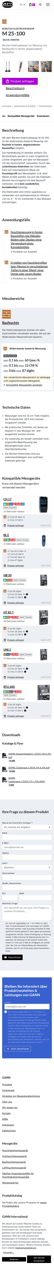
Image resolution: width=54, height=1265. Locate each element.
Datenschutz (9, 1130)
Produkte (7, 1084)
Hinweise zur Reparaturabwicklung (21, 1096)
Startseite (6, 106)
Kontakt (6, 1113)
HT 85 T (8, 612)
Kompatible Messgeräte (21, 116)
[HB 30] (43, 580)
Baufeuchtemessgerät (14, 1162)
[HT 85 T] (43, 617)
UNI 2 (7, 649)
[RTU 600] (43, 691)
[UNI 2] (43, 654)
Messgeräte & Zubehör (25, 106)
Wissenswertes (10, 1182)
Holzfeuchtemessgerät (14, 1156)
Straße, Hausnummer (11, 883)
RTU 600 (9, 686)
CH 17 (7, 499)
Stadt (21, 893)
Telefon (5, 853)
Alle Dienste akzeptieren (39, 1259)
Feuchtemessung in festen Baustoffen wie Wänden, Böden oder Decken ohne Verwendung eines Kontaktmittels (27, 239)
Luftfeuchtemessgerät (14, 1167)
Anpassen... (8, 1252)
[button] (27, 594)
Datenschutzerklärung (25, 1248)
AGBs (5, 1119)
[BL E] (43, 539)
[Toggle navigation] (48, 4)
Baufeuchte (10, 323)
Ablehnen (14, 1259)
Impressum (8, 1124)
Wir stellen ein (9, 1107)
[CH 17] (43, 504)
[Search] (40, 4)
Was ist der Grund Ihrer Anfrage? (17, 823)
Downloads (43, 116)
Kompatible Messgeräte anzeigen (24, 384)
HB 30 (7, 575)
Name (4, 833)
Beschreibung (15, 88)
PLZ (3, 893)
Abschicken (14, 957)
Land (5, 863)
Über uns (7, 1101)
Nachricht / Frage (10, 903)
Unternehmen (8, 873)
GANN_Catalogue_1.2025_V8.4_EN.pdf (29, 767)
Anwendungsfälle (17, 95)
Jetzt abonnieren (20, 1048)
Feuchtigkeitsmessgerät (15, 1150)
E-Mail (5, 843)
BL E (6, 535)
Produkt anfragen (22, 81)
